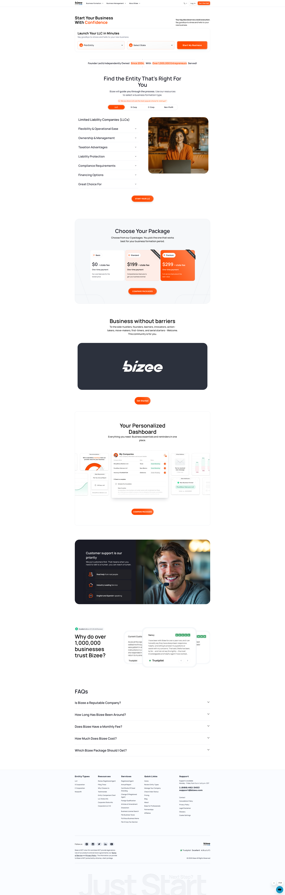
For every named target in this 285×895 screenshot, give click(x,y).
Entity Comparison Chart (107, 795)
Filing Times (102, 784)
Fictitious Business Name (130, 818)
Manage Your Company (152, 788)
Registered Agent (127, 781)
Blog (145, 799)
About (146, 802)
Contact (182, 797)
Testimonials (102, 792)
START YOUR (142, 198)
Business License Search (130, 811)
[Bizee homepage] (78, 3)
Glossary (182, 812)
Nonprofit (78, 792)
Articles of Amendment (129, 804)
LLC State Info (103, 799)
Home (146, 781)
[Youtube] (111, 844)
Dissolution (125, 808)
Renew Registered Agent (107, 781)
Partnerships (148, 809)
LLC (76, 781)
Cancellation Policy (186, 801)
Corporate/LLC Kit (104, 806)
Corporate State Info (105, 802)
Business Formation (93, 3)
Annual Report (126, 784)
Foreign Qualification (128, 801)
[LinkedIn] (105, 844)
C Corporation (80, 788)
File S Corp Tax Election (129, 822)
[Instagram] (86, 844)
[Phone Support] (185, 3)
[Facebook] (93, 844)
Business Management (115, 3)
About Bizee (133, 3)
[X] (99, 844)
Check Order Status (151, 792)
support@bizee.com (191, 790)
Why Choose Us (103, 788)
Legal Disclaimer (185, 808)
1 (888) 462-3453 (189, 787)
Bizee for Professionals (152, 806)
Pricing (146, 795)
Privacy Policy (184, 805)
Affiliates (147, 813)
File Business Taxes (128, 815)
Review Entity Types (151, 784)
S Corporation (80, 784)
